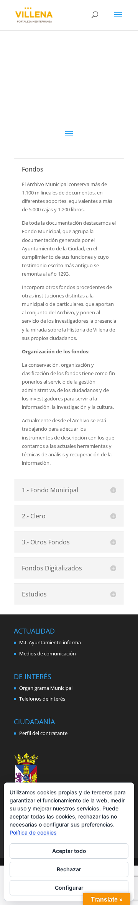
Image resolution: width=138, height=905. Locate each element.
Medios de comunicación (47, 653)
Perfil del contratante (43, 733)
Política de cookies (33, 832)
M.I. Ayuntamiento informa (50, 642)
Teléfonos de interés (42, 698)
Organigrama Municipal (45, 687)
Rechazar (69, 869)
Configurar (69, 887)
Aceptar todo (69, 851)
